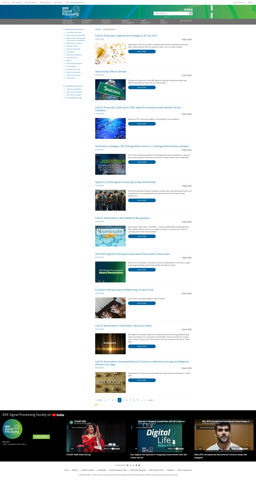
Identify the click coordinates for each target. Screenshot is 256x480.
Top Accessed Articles (73, 75)
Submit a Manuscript (73, 72)
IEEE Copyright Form (73, 98)
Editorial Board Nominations (75, 35)
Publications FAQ (72, 58)
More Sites (58, 2)
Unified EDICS (71, 78)
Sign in (250, 2)
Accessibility (101, 470)
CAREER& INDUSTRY (145, 22)
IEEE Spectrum (45, 2)
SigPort (68, 61)
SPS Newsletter (71, 66)
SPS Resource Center (73, 69)
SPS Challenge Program (74, 63)
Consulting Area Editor (74, 32)
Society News (99, 39)
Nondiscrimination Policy (118, 470)
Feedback (170, 470)
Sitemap (75, 470)
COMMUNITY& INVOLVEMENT (127, 22)
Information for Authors (74, 43)
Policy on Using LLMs (73, 49)
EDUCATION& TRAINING (106, 22)
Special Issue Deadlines (74, 92)
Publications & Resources (74, 29)
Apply (191, 13)
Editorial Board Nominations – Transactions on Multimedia (76, 39)
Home (98, 29)
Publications (70, 52)
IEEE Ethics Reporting (138, 470)
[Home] (71, 7)
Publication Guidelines (74, 55)
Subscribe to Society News (96, 404)
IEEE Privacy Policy (156, 470)
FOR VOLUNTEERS (186, 21)
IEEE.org (6, 2)
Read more (141, 51)
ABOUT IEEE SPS (163, 22)
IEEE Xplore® (17, 2)
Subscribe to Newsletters (74, 2)
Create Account (239, 2)
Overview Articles (72, 46)
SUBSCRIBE (40, 436)
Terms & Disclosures (184, 470)
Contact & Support (87, 470)
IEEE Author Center (72, 95)
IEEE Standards (30, 2)
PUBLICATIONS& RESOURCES (67, 22)
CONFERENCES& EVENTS (87, 22)
